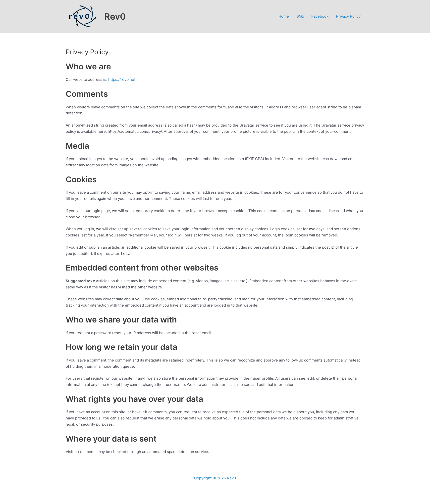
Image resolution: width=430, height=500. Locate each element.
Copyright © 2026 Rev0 (215, 478)
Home (283, 16)
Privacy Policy (348, 16)
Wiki (300, 16)
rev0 (125, 79)
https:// (114, 79)
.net (132, 79)
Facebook (319, 16)
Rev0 (115, 16)
